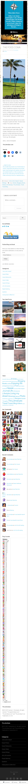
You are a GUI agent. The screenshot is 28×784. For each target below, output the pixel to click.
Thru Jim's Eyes (14, 15)
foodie (20, 386)
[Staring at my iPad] (20, 356)
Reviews (18, 398)
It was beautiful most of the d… (16, 520)
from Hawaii (17, 464)
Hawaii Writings (6, 283)
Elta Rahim (9, 479)
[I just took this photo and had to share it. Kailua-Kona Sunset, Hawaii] (20, 320)
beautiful (19, 379)
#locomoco (9, 379)
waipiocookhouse (5, 405)
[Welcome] (20, 344)
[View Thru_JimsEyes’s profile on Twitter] (3, 226)
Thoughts (5, 401)
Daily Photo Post (17, 459)
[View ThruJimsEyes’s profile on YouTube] (8, 226)
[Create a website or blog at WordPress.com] (14, 774)
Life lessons (16, 391)
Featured (12, 386)
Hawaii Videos (5, 280)
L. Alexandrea (10, 505)
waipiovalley (11, 405)
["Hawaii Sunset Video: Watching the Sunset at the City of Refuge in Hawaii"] (8, 332)
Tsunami (16, 505)
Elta (7, 520)
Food (17, 386)
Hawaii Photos (5, 274)
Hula (19, 388)
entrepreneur (6, 386)
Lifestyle (6, 393)
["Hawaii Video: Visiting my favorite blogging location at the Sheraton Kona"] (20, 332)
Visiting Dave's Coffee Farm (8, 294)
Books (23, 183)
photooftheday (5, 398)
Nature (17, 396)
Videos (19, 403)
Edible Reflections (10, 474)
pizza (14, 398)
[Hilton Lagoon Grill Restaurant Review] (8, 319)
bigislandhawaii (15, 381)
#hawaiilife (4, 379)
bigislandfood (8, 381)
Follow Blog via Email (8, 244)
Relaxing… (12, 510)
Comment (5, 51)
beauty (22, 379)
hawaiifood (16, 388)
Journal (5, 391)
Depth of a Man (7, 165)
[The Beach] (8, 307)
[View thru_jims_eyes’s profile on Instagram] (4, 226)
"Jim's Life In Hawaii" (14, 181)
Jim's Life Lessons (6, 286)
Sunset (23, 398)
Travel (22, 184)
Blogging (19, 183)
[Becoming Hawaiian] (20, 367)
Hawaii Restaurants (6, 277)
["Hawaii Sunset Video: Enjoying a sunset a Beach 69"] (8, 344)
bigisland (4, 381)
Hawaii (4, 184)
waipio (23, 403)
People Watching (6, 289)
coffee (9, 383)
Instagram (22, 388)
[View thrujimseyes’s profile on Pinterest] (6, 226)
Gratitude (4, 388)
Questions (4, 292)
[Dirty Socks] (20, 307)
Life (7, 184)
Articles (14, 183)
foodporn (22, 386)
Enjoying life (16, 383)
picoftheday (10, 398)
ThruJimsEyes (15, 50)
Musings (10, 184)
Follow (5, 259)
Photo (22, 396)
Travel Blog (5, 186)
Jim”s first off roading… (19, 525)
